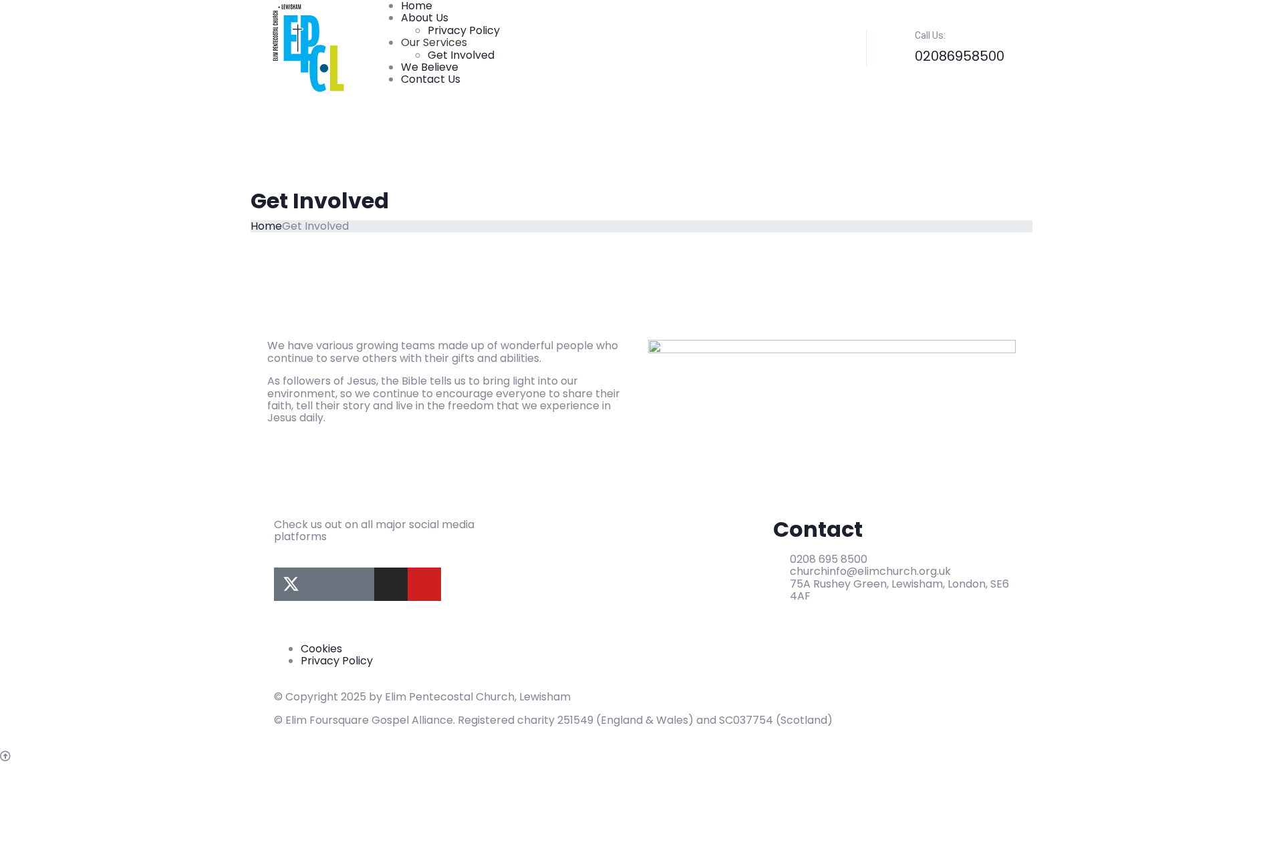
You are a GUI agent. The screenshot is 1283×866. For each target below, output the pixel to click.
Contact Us (430, 79)
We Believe (429, 67)
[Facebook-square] (324, 584)
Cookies (321, 648)
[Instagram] (391, 584)
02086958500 (959, 56)
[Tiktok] (357, 584)
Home (266, 226)
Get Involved (461, 55)
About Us (424, 17)
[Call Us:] (894, 40)
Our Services (434, 42)
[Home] (308, 47)
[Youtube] (424, 584)
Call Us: (930, 35)
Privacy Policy (464, 30)
